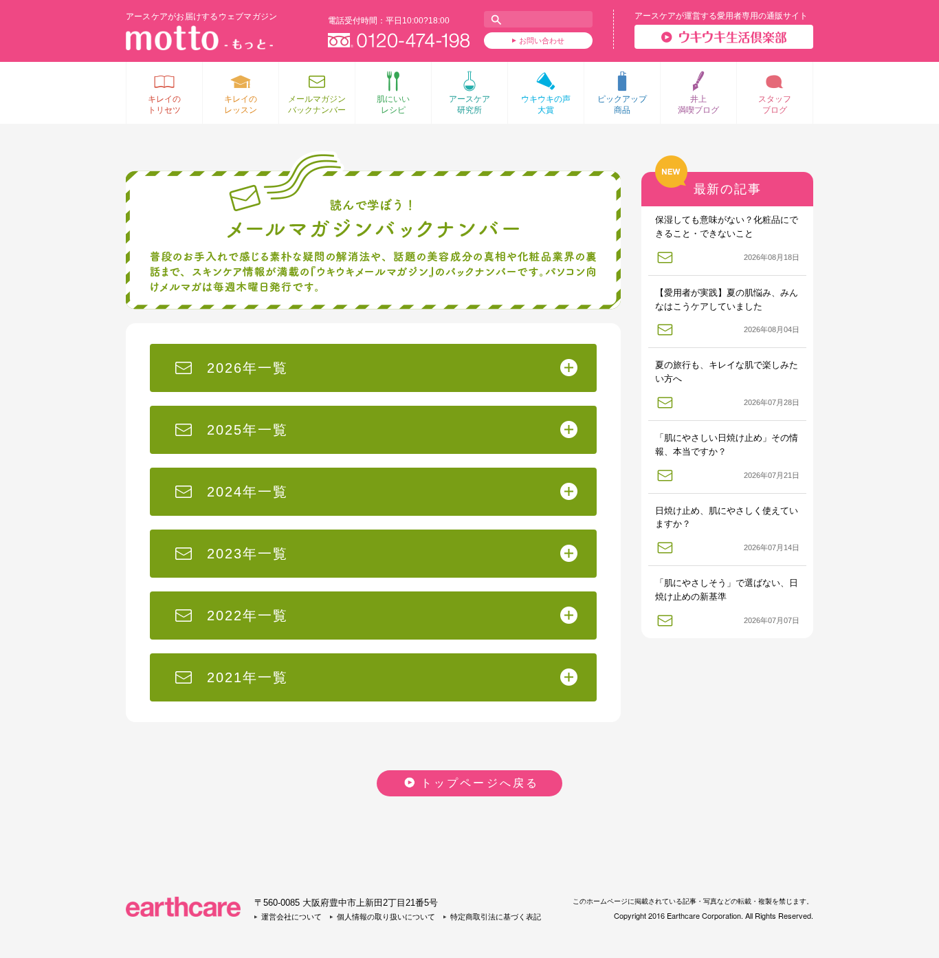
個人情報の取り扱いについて (386, 917)
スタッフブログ (774, 104)
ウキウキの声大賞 (546, 104)
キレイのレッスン (240, 104)
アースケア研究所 (469, 104)
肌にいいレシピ (393, 104)
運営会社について (291, 917)
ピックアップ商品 (622, 104)
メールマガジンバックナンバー (317, 104)
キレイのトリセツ (164, 104)
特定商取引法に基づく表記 (495, 917)
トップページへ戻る (480, 783)
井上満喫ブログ (698, 104)
